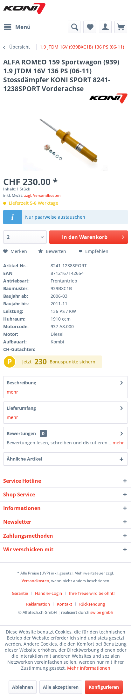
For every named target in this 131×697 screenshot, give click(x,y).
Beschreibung (21, 383)
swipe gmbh (101, 612)
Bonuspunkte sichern (72, 362)
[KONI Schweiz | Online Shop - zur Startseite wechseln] (24, 8)
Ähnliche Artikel (24, 459)
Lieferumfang (21, 408)
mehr (12, 392)
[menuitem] (17, 27)
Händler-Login (48, 593)
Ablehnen (22, 687)
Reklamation (38, 604)
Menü (23, 26)
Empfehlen (96, 251)
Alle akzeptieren (61, 687)
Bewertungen (21, 433)
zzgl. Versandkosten (42, 195)
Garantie (20, 593)
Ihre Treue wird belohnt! (92, 593)
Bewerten (56, 251)
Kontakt (64, 604)
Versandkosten (35, 580)
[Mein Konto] (105, 27)
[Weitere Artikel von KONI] (108, 98)
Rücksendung (92, 604)
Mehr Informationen (88, 668)
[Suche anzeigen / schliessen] (74, 27)
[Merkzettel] (89, 27)
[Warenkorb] (120, 27)
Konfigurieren (104, 687)
